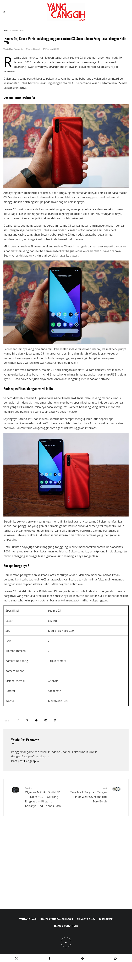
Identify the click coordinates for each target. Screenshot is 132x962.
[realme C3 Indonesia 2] (66, 475)
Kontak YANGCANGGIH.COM (56, 919)
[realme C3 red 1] (66, 146)
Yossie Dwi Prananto (13, 49)
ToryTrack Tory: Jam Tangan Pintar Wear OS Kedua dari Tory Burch (88, 795)
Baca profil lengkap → (25, 761)
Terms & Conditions (66, 926)
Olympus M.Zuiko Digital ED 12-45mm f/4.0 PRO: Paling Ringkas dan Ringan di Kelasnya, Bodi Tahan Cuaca (43, 797)
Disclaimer (106, 919)
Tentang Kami (27, 919)
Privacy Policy (86, 919)
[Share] (18, 720)
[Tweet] (27, 720)
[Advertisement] (66, 870)
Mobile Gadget (33, 49)
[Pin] (36, 720)
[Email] (45, 720)
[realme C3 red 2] (66, 302)
